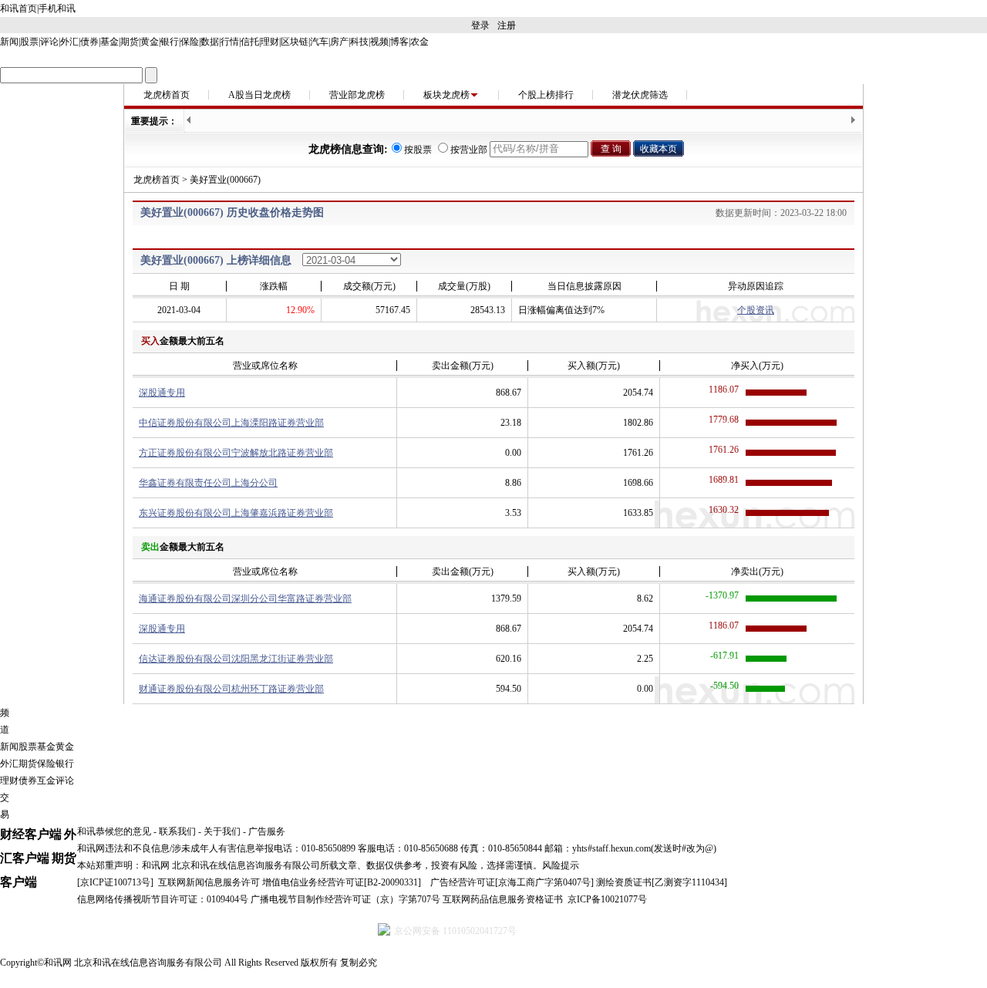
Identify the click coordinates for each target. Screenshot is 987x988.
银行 (169, 41)
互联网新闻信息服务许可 (209, 882)
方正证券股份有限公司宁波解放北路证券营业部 (236, 452)
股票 (29, 41)
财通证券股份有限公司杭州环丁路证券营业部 (231, 688)
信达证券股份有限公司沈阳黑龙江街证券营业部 (236, 658)
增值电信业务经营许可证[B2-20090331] (341, 882)
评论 (49, 41)
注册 (506, 25)
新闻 (9, 41)
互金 (46, 780)
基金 (109, 41)
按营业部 (468, 149)
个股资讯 (755, 310)
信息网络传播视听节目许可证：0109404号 (162, 899)
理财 (270, 41)
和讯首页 (18, 8)
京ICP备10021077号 (607, 899)
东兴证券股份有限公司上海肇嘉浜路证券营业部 (236, 512)
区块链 (294, 41)
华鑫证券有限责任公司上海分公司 (208, 482)
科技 (359, 41)
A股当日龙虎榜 (259, 94)
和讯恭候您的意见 (114, 831)
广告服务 (266, 831)
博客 (399, 41)
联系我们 (177, 831)
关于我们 (222, 831)
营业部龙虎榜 (357, 94)
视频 (379, 41)
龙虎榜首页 (166, 94)
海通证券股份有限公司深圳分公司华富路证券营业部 (245, 598)
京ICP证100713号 (115, 882)
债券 (89, 41)
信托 (250, 41)
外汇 (69, 41)
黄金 (149, 41)
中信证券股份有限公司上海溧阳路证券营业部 (231, 422)
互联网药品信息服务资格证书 (503, 899)
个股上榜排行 (546, 94)
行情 (230, 41)
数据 (209, 41)
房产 (339, 41)
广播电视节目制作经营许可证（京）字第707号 (345, 899)
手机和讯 (57, 8)
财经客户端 (31, 834)
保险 (189, 41)
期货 (129, 41)
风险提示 (560, 865)
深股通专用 (162, 392)
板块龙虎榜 (446, 94)
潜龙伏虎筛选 (640, 94)
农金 (419, 41)
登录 (480, 25)
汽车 (319, 41)
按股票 (418, 149)
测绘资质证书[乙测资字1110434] (661, 882)
